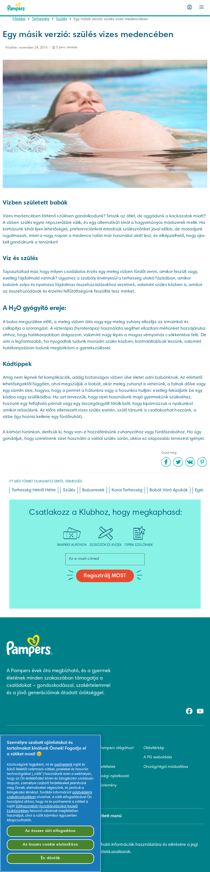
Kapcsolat (84, 757)
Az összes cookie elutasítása (50, 845)
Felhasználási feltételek (95, 767)
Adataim (82, 795)
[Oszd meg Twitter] (178, 462)
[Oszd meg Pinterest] (202, 462)
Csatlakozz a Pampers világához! (104, 748)
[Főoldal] (16, 7)
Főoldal (19, 19)
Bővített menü (108, 816)
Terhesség (40, 19)
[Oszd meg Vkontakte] (190, 462)
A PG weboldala (158, 757)
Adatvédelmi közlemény (95, 785)
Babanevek (93, 490)
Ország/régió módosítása (166, 767)
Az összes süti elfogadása (50, 831)
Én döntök (50, 858)
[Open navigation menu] (202, 7)
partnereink (63, 765)
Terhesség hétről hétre (34, 490)
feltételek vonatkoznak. (113, 851)
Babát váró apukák (169, 490)
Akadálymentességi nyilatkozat (102, 776)
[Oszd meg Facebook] (166, 462)
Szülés (61, 19)
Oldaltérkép (154, 748)
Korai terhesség (127, 490)
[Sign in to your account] (189, 7)
